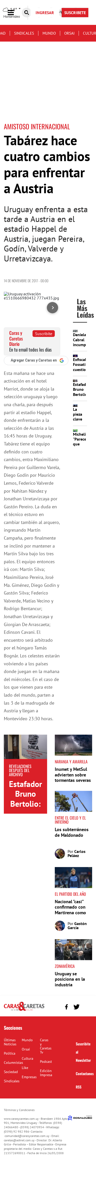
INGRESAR (45, 12)
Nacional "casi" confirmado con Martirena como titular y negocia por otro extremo (71, 913)
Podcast (46, 1061)
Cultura (27, 1058)
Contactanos (85, 1073)
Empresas (29, 1077)
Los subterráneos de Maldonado (72, 832)
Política (9, 1053)
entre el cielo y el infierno (70, 820)
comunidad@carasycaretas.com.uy (27, 1136)
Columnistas (13, 1062)
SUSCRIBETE (75, 12)
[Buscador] (26, 12)
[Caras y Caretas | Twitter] (76, 1007)
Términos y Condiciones (19, 1110)
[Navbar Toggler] (15, 12)
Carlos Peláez (77, 853)
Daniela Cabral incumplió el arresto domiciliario (83, 347)
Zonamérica (65, 966)
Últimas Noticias (10, 1042)
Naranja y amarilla (71, 761)
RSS (78, 1086)
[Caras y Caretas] (24, 1010)
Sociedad (11, 1071)
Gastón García (77, 925)
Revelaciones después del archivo (20, 770)
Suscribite (43, 333)
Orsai (69, 33)
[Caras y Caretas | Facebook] (66, 1007)
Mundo (49, 33)
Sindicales (24, 33)
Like (25, 1067)
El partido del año (70, 894)
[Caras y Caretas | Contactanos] (86, 1006)
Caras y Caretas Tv (45, 1046)
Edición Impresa (46, 1072)
